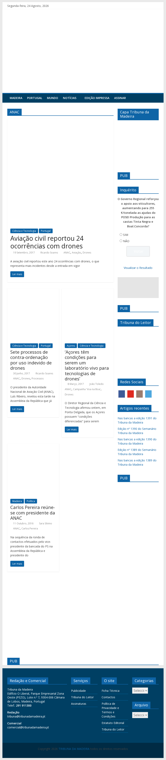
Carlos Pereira (29, 528)
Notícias (69, 98)
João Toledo (96, 384)
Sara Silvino (45, 523)
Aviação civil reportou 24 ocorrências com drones (46, 242)
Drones (87, 252)
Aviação (76, 252)
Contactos (108, 697)
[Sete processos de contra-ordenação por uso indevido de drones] (33, 290)
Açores (71, 345)
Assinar (120, 98)
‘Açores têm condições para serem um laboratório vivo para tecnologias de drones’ (87, 365)
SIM (125, 235)
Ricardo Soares (49, 252)
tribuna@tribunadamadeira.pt (26, 716)
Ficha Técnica (110, 691)
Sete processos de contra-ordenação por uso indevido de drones (31, 360)
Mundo (52, 98)
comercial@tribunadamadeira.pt (28, 727)
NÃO (126, 241)
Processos (38, 378)
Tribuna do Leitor (82, 697)
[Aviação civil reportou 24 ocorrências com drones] (60, 121)
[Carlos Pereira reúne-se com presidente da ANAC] (33, 446)
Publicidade (78, 691)
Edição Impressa (97, 98)
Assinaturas (78, 704)
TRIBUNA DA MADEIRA (74, 749)
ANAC (67, 252)
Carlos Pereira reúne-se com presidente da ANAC (32, 512)
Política (31, 501)
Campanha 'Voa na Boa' (87, 389)
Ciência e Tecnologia (24, 231)
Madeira (16, 98)
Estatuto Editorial (113, 723)
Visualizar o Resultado (138, 268)
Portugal (34, 98)
